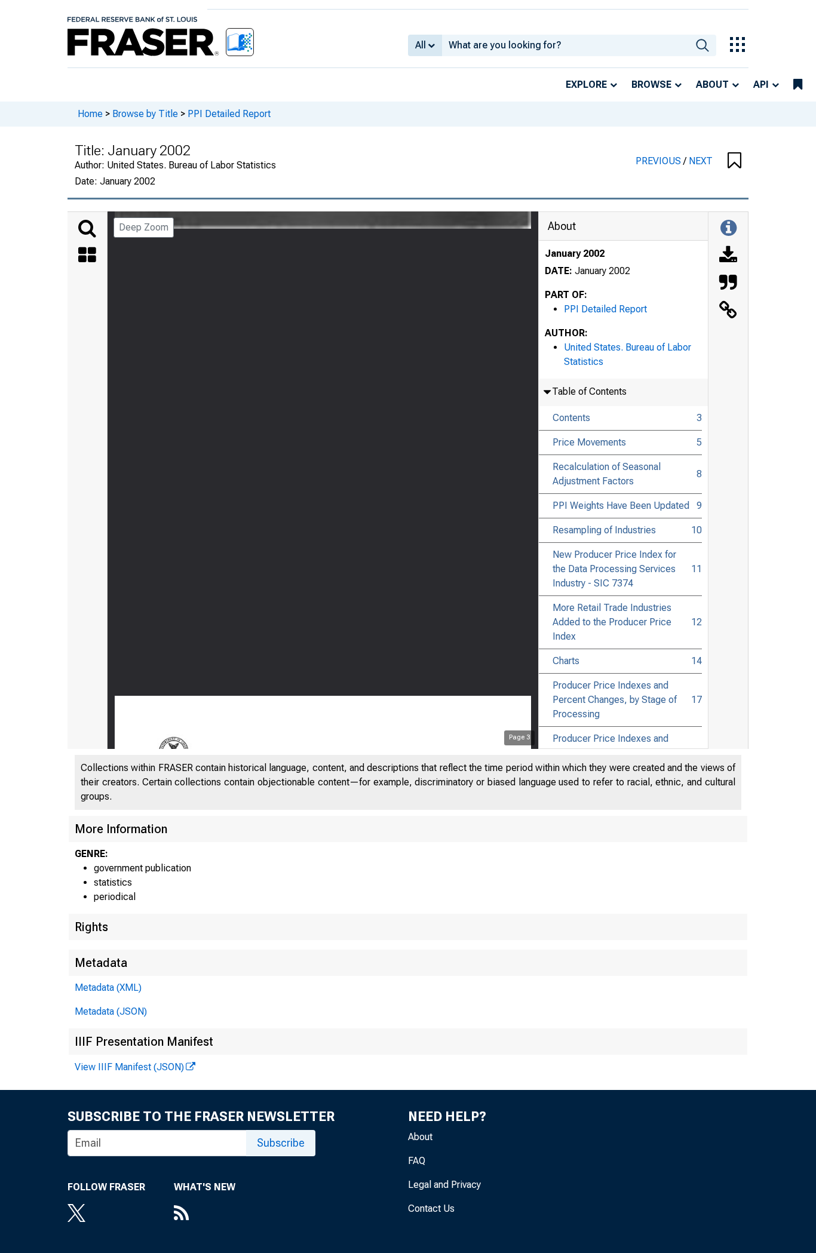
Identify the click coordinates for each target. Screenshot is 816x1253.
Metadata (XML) (108, 987)
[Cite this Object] (728, 283)
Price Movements (589, 442)
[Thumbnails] (87, 256)
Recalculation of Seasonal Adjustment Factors (607, 474)
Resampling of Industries (604, 530)
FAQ (416, 1160)
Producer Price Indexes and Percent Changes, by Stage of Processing (615, 700)
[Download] (728, 256)
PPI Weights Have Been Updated (621, 505)
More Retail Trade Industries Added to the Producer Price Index (612, 622)
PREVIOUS (659, 161)
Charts (566, 661)
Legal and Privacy (444, 1184)
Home (90, 113)
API (761, 84)
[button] (734, 161)
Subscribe (281, 1143)
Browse (651, 84)
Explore (586, 84)
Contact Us (431, 1208)
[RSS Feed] (204, 1214)
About (712, 84)
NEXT (701, 161)
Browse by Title (145, 113)
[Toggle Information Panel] (728, 228)
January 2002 (575, 253)
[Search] (87, 228)
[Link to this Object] (728, 311)
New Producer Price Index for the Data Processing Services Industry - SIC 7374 (614, 569)
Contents (571, 417)
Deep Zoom (143, 227)
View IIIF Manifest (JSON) (129, 1067)
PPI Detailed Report (229, 113)
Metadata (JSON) (111, 1011)
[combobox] (565, 45)
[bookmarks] (797, 85)
